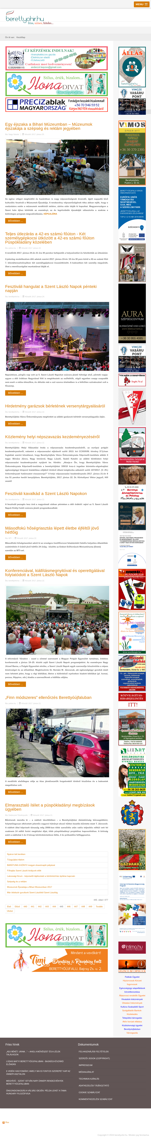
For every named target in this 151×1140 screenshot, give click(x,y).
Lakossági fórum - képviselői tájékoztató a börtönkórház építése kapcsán (41, 876)
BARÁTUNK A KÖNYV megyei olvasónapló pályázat (31, 865)
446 (68, 906)
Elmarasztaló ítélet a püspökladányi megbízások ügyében (50, 807)
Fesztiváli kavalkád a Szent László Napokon (46, 493)
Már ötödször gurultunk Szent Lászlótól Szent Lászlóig (32, 892)
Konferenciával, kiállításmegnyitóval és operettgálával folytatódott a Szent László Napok (55, 572)
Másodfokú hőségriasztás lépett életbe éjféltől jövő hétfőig (52, 530)
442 (40, 906)
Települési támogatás (132, 1018)
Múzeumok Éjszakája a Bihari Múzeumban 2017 (29, 887)
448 (83, 906)
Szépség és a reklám (17, 881)
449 (90, 906)
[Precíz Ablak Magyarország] (56, 104)
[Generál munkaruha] (132, 589)
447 (76, 906)
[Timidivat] (56, 960)
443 (47, 906)
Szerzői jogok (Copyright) (94, 1058)
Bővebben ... (15, 220)
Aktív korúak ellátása (132, 1021)
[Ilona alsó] (56, 935)
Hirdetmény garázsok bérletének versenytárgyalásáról (55, 406)
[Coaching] (132, 632)
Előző (17, 906)
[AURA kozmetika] (132, 313)
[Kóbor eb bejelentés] (132, 474)
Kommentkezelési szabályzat (96, 1099)
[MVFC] (132, 406)
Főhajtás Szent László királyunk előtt (24, 870)
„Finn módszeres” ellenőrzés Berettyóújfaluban (48, 697)
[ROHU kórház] (132, 904)
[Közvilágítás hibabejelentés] (132, 700)
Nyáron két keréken (16, 854)
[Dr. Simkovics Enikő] (132, 516)
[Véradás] (132, 380)
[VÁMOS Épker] (132, 153)
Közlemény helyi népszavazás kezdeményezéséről (52, 436)
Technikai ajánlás (89, 1079)
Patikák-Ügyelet (132, 977)
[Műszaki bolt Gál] (132, 673)
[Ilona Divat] (56, 84)
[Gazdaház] (132, 849)
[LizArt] (132, 771)
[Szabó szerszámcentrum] (132, 727)
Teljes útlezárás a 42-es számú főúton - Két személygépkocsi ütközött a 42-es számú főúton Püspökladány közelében (49, 238)
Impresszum (85, 1065)
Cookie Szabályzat (89, 1092)
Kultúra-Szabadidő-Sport (132, 1007)
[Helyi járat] (132, 445)
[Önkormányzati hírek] (132, 812)
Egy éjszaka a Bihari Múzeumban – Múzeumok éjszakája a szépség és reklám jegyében (48, 126)
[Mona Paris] (132, 262)
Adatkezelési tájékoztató (94, 1085)
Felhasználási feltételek (94, 1051)
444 (54, 906)
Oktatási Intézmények (132, 1003)
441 (32, 906)
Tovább (99, 906)
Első (9, 906)
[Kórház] (132, 549)
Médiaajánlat (86, 1072)
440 (25, 906)
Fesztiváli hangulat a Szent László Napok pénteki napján (51, 288)
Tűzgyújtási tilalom (15, 859)
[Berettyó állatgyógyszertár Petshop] (132, 493)
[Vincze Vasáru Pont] (132, 358)
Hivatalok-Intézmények (132, 999)
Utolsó (10, 911)
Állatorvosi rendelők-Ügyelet (132, 995)
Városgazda (132, 1033)
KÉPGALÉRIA (50, 214)
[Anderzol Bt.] (56, 58)
